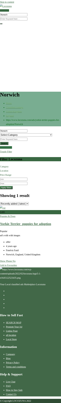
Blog (8, 358)
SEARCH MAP (13, 322)
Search (4, 143)
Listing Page (12, 331)
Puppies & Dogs (7, 216)
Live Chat (10, 381)
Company (10, 354)
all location (11, 335)
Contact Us (11, 394)
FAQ (8, 386)
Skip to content (7, 2)
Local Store (11, 339)
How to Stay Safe (14, 390)
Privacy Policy (13, 362)
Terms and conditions (16, 367)
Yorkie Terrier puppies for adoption (25, 224)
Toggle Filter (6, 147)
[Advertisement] (30, 57)
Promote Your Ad (14, 327)
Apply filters (6, 187)
